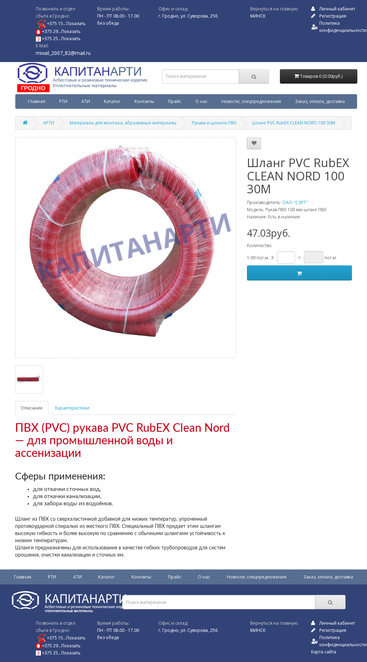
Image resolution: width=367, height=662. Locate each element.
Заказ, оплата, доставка (320, 101)
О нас (201, 101)
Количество (259, 245)
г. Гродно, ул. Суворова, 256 (188, 16)
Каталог (112, 101)
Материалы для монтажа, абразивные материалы (123, 123)
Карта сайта (323, 652)
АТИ (85, 101)
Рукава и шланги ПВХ (214, 123)
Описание (32, 408)
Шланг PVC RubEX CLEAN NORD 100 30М (293, 123)
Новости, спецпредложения (251, 101)
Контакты (144, 101)
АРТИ (48, 123)
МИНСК (258, 16)
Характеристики (72, 408)
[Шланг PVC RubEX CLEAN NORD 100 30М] (125, 247)
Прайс (174, 101)
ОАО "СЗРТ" (295, 202)
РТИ (63, 101)
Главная (36, 101)
